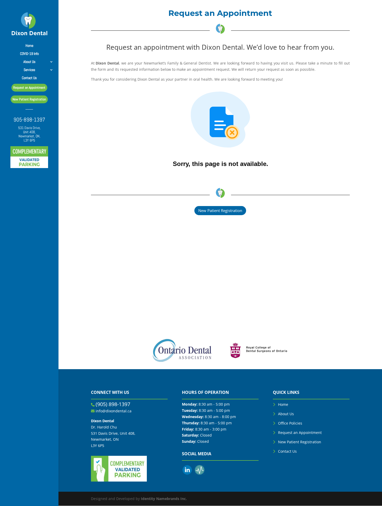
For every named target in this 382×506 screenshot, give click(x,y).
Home (29, 45)
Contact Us (29, 78)
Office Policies (290, 423)
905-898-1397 (29, 120)
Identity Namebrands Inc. (164, 498)
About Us (286, 413)
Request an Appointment (300, 432)
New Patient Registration (220, 210)
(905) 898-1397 (113, 404)
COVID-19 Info (29, 54)
